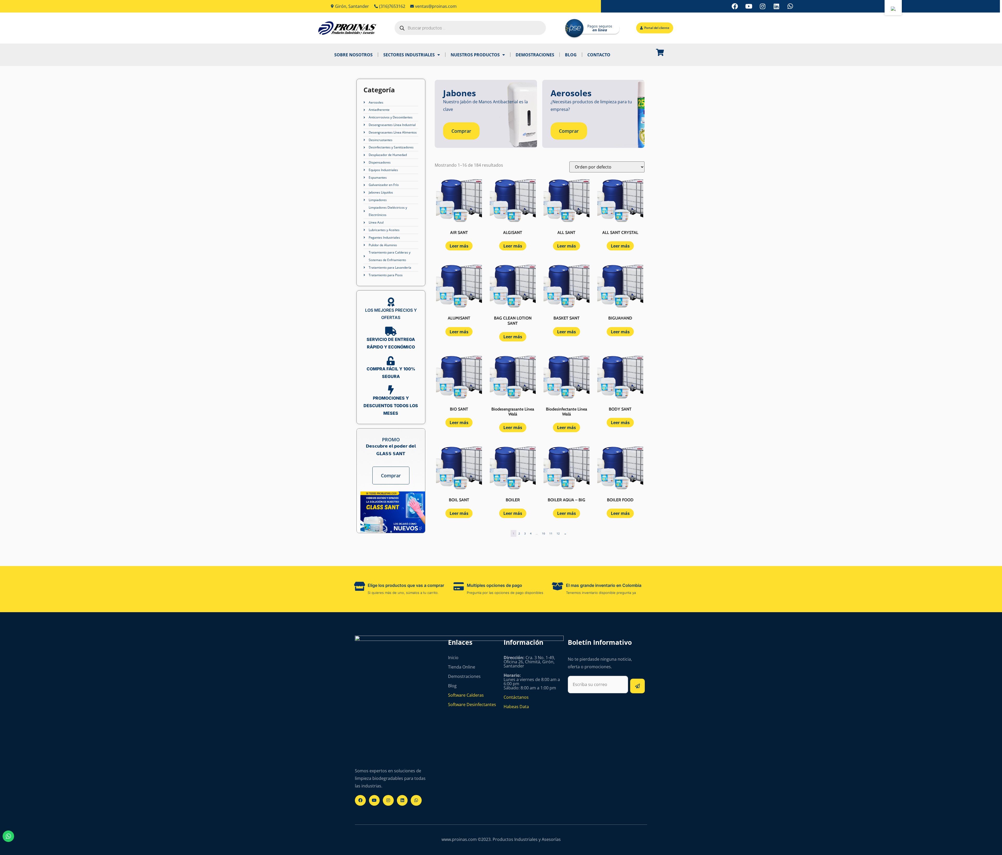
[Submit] (637, 686)
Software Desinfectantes (472, 704)
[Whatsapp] (790, 6)
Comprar (391, 475)
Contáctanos (516, 697)
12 (558, 533)
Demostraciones (535, 55)
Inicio (453, 657)
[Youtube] (748, 6)
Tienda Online (461, 667)
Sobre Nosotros (353, 55)
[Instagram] (762, 6)
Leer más (459, 246)
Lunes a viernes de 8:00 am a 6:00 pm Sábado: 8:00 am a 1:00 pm (532, 681)
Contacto (598, 55)
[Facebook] (735, 6)
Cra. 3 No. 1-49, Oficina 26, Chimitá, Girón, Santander (529, 662)
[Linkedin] (776, 6)
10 (543, 533)
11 (550, 533)
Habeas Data (516, 706)
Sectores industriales (409, 55)
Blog (571, 55)
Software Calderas (466, 695)
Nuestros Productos (475, 55)
